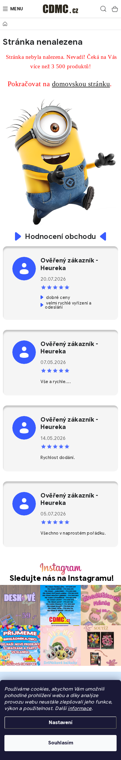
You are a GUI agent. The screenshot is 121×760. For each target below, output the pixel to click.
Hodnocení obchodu (60, 236)
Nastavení (61, 723)
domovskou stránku (81, 84)
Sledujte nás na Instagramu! (62, 578)
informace (80, 708)
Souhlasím (60, 743)
